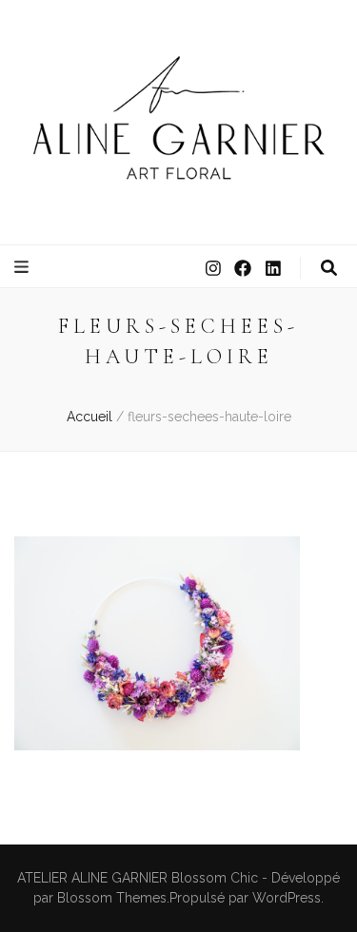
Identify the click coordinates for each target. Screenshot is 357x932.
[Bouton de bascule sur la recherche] (329, 268)
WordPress (286, 897)
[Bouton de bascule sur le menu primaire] (23, 267)
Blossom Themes (112, 897)
